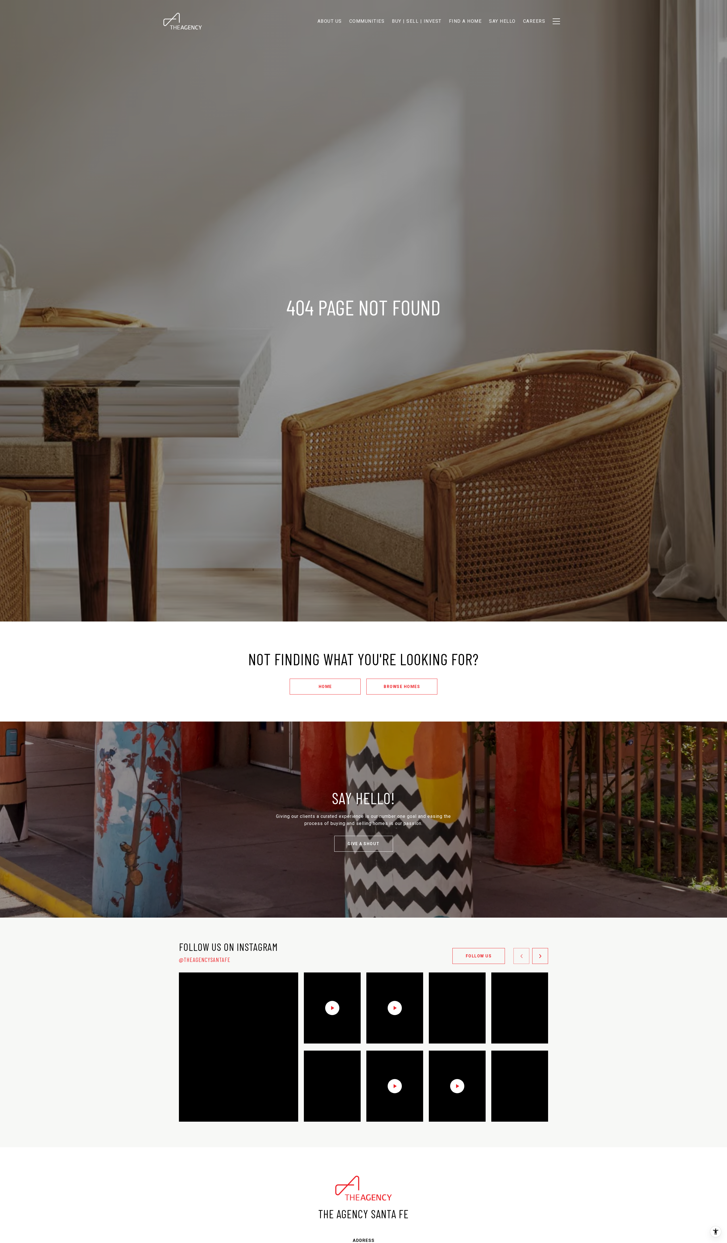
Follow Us (479, 956)
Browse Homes (402, 686)
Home (325, 686)
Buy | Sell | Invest (417, 21)
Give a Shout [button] (364, 843)
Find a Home (465, 21)
